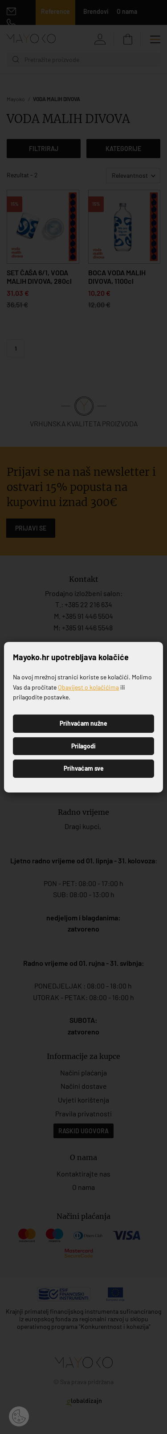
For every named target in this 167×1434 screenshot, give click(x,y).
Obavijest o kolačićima (88, 687)
